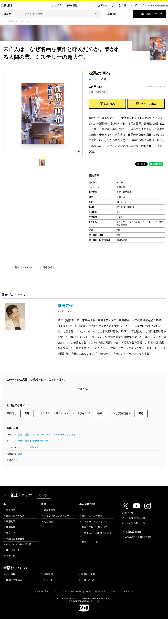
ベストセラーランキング (94, 521)
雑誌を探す (49, 510)
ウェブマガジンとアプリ (56, 515)
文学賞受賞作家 (40, 441)
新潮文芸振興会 (133, 531)
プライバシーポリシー (71, 591)
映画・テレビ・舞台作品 (94, 527)
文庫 (20, 453)
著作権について (128, 5)
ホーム (5, 21)
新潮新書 (10, 527)
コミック (10, 533)
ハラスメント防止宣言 (96, 591)
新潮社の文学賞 (14, 580)
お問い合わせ (106, 5)
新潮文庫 (34, 447)
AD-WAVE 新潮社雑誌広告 (156, 5)
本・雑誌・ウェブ (151, 14)
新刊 (84, 510)
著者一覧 (10, 555)
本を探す (10, 510)
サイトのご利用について (45, 591)
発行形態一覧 (13, 550)
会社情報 (57, 5)
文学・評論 (24, 434)
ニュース (88, 5)
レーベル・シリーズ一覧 (18, 544)
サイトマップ (127, 591)
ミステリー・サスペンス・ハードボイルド (54, 434)
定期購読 (48, 521)
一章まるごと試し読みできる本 (95, 535)
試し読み (109, 103)
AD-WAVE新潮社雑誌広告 (138, 537)
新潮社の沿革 (88, 574)
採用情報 (72, 5)
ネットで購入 (148, 103)
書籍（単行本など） (16, 515)
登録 (27, 413)
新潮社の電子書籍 (15, 538)
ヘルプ (113, 591)
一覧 (45, 495)
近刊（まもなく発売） (93, 515)
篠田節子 (94, 79)
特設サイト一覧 (90, 542)
